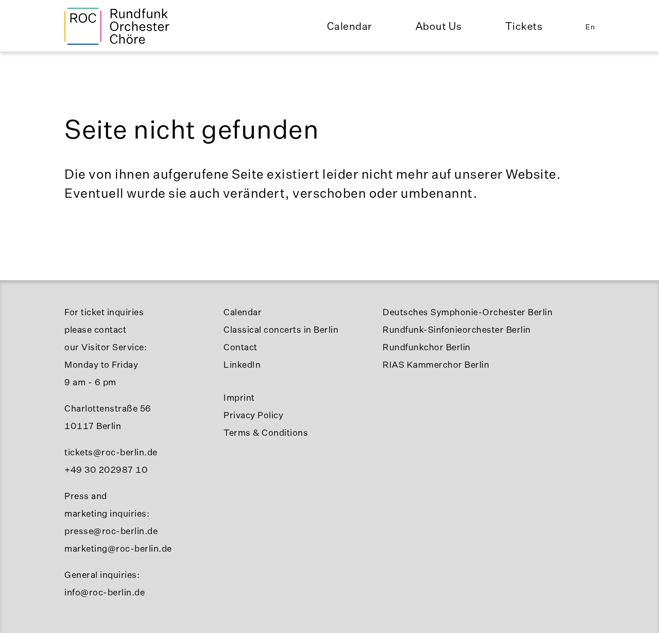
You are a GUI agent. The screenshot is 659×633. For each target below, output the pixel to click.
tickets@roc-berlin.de (111, 452)
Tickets (524, 26)
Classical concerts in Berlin (280, 329)
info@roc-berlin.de (104, 592)
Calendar (349, 26)
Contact (240, 346)
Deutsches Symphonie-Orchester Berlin (467, 311)
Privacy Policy (253, 414)
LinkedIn (242, 364)
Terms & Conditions (265, 432)
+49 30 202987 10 (106, 469)
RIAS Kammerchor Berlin (436, 364)
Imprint (239, 397)
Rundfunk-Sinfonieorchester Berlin (457, 329)
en (590, 26)
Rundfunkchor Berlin (427, 346)
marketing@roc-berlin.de (118, 548)
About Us (438, 26)
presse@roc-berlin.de (111, 530)
